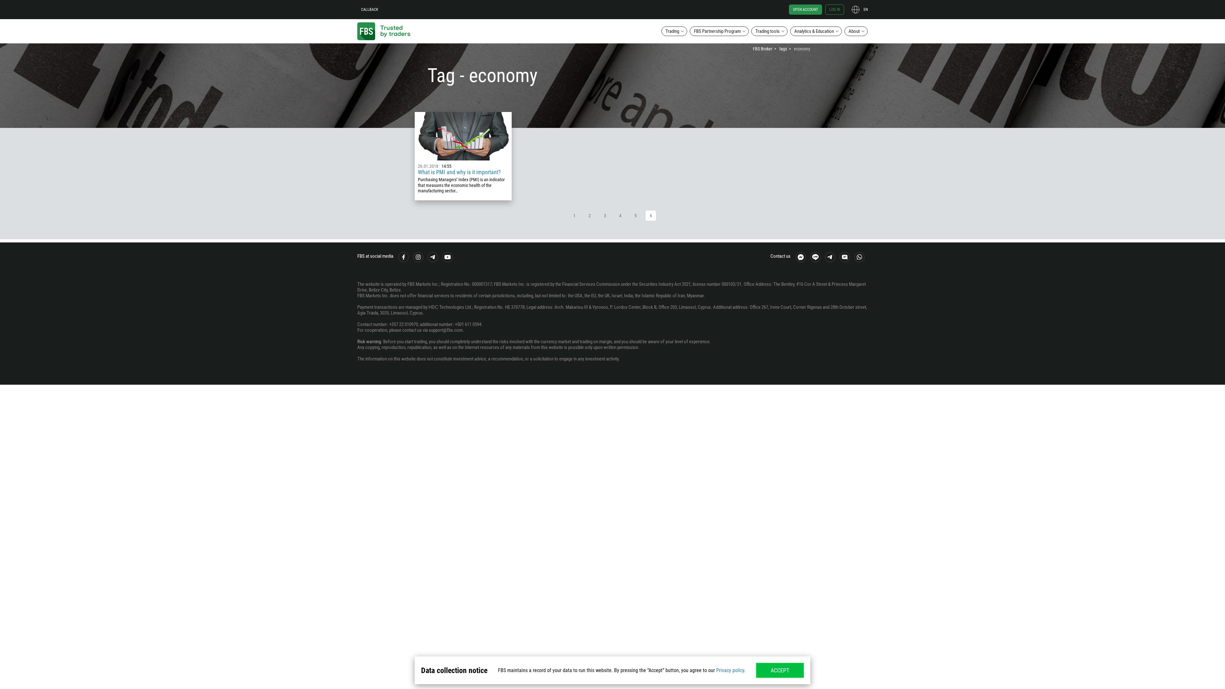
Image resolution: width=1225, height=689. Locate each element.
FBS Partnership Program (717, 31)
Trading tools (767, 31)
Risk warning (369, 341)
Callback (369, 9)
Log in (834, 9)
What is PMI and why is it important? (459, 172)
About (854, 31)
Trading (672, 31)
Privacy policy (730, 670)
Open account (805, 9)
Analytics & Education (814, 31)
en (866, 9)
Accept (780, 670)
